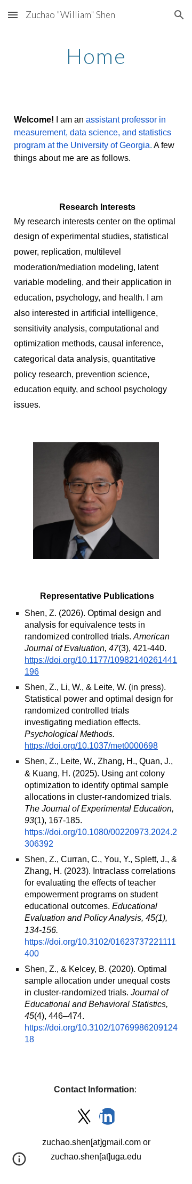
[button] (13, 14)
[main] (96, 56)
